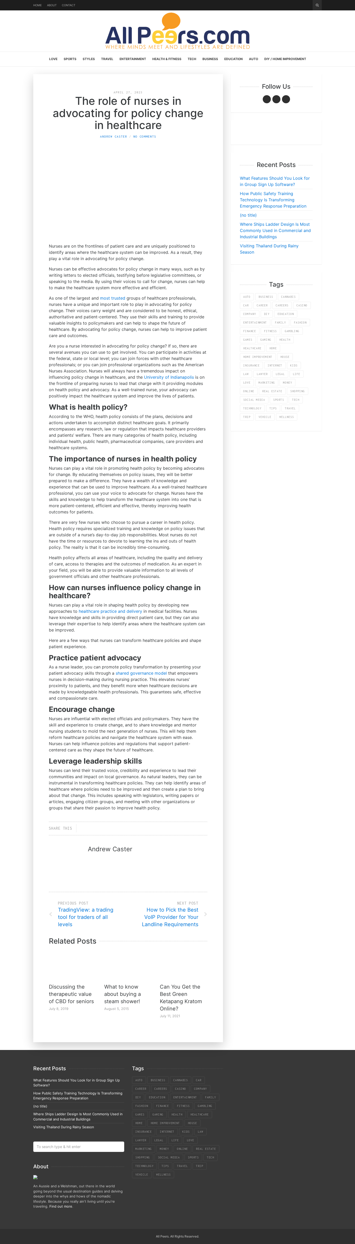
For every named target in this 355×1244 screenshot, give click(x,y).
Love (53, 59)
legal (280, 374)
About (52, 5)
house (285, 356)
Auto (253, 59)
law (246, 374)
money (287, 382)
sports (278, 399)
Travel (107, 59)
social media (254, 399)
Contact (68, 5)
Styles (89, 59)
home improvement (257, 356)
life (296, 374)
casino (302, 305)
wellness (286, 416)
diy (266, 313)
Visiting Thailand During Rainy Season (63, 1127)
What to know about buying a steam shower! (122, 994)
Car (246, 305)
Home (37, 5)
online (248, 391)
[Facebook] (267, 99)
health (284, 339)
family (280, 322)
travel (290, 408)
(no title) (248, 215)
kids (294, 365)
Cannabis (288, 296)
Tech (192, 59)
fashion (300, 322)
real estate (272, 391)
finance (249, 331)
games (247, 339)
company (249, 313)
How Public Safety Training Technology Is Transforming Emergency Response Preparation (273, 200)
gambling (292, 331)
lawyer (262, 374)
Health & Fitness (166, 59)
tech (295, 399)
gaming (265, 339)
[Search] (317, 5)
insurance (251, 365)
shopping (297, 391)
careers (282, 305)
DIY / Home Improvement (285, 59)
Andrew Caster (113, 136)
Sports (70, 59)
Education (233, 59)
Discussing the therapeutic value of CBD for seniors (71, 994)
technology (252, 408)
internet (275, 365)
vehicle (265, 416)
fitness (270, 331)
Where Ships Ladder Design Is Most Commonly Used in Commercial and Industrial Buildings (275, 230)
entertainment (255, 322)
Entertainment (133, 59)
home (273, 348)
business (266, 296)
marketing (267, 382)
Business (210, 59)
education (286, 313)
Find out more (60, 1206)
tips (273, 408)
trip (247, 416)
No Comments (144, 136)
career (262, 305)
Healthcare (252, 348)
